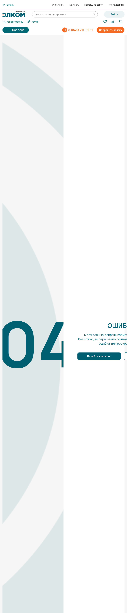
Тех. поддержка (116, 5)
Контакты (74, 5)
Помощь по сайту (93, 5)
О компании (58, 5)
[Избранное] (105, 22)
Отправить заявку (110, 30)
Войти (114, 14)
